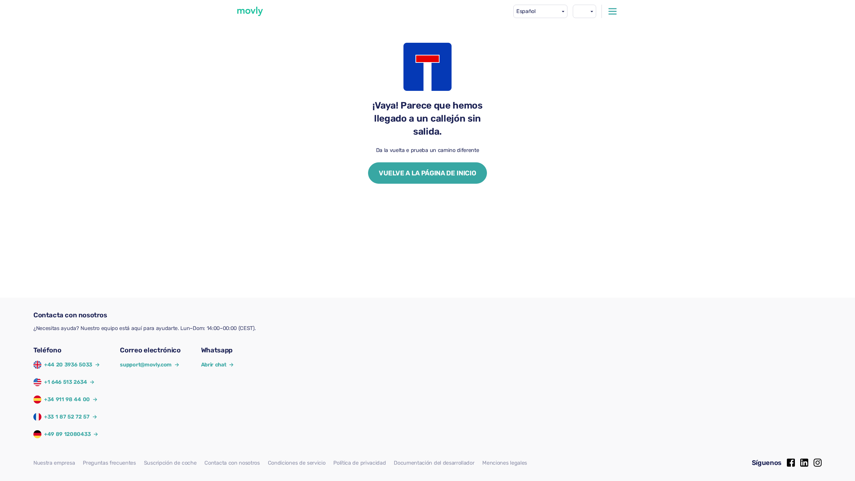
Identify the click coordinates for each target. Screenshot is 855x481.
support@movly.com (149, 364)
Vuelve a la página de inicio (427, 173)
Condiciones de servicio (297, 463)
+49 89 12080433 (67, 434)
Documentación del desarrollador (434, 463)
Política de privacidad (359, 463)
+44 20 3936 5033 (68, 364)
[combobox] (540, 11)
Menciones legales (504, 463)
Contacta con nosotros (232, 463)
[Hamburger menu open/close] (612, 11)
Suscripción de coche (170, 463)
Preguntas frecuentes (109, 463)
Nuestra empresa (54, 463)
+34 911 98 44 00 (67, 399)
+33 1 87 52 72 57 (67, 417)
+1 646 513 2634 (65, 382)
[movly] (250, 11)
